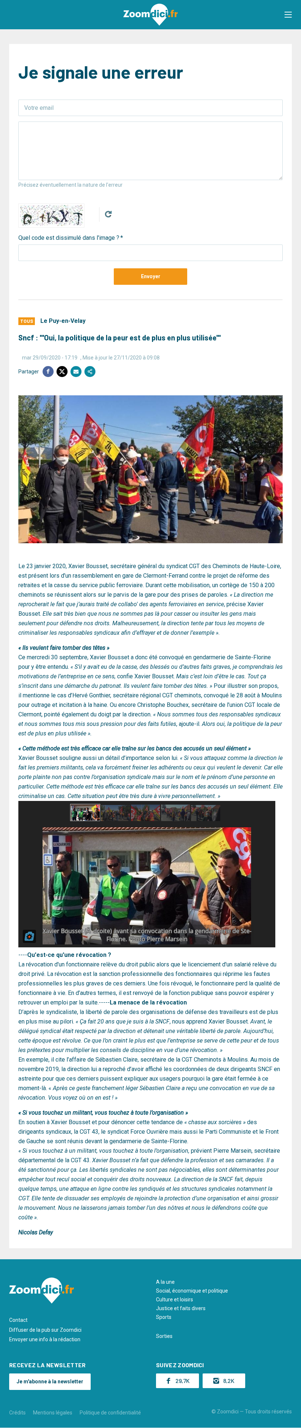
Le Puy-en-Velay (63, 320)
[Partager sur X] (62, 371)
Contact (18, 1320)
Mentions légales (52, 1413)
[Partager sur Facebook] (48, 371)
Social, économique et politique (192, 1291)
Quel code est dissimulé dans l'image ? (68, 237)
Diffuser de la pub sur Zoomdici (45, 1330)
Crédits (17, 1413)
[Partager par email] (75, 371)
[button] (288, 15)
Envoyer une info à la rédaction (44, 1339)
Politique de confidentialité (110, 1413)
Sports (163, 1317)
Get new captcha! (108, 214)
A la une (165, 1282)
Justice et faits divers (181, 1308)
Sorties (164, 1336)
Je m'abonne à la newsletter (50, 1381)
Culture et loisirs (174, 1299)
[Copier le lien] (89, 371)
